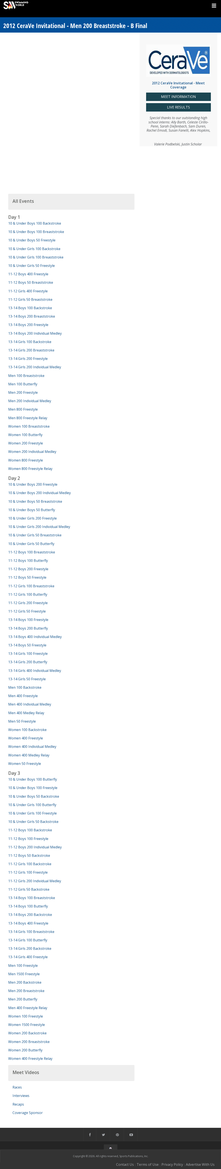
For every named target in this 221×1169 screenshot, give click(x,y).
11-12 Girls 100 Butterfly (27, 594)
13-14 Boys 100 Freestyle (28, 619)
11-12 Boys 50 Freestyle (27, 577)
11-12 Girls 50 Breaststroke (30, 299)
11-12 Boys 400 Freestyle (28, 274)
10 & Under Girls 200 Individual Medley (39, 526)
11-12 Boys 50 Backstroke (29, 855)
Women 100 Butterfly (25, 434)
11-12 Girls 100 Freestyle (28, 872)
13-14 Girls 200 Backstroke (29, 948)
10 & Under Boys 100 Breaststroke (36, 231)
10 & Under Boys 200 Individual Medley (39, 492)
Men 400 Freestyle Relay (27, 1007)
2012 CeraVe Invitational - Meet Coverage (178, 85)
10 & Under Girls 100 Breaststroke (35, 257)
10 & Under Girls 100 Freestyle (32, 813)
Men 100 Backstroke (24, 687)
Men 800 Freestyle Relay (27, 418)
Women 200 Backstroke (27, 1033)
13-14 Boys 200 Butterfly (28, 628)
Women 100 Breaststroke (29, 426)
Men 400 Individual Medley (29, 704)
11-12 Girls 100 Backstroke (29, 864)
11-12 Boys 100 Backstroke (30, 830)
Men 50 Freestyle (22, 721)
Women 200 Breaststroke (29, 1041)
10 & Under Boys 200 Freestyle (32, 484)
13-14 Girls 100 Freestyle (28, 653)
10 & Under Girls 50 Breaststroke (35, 535)
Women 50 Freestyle (24, 763)
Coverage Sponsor (28, 1112)
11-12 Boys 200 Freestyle (28, 569)
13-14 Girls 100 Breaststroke (31, 931)
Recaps (18, 1104)
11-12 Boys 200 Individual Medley (35, 847)
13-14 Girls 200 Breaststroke (31, 350)
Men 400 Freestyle (23, 695)
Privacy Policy (172, 1164)
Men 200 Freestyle (23, 392)
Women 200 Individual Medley (32, 451)
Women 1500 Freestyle (26, 1024)
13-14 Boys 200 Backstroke (30, 914)
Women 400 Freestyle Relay (30, 1058)
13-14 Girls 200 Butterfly (27, 662)
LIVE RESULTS (178, 107)
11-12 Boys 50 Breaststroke (30, 282)
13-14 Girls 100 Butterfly (27, 940)
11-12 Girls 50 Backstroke (28, 889)
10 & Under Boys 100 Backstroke (34, 223)
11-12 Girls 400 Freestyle (28, 291)
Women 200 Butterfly (25, 1050)
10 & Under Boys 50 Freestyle (31, 240)
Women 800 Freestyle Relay (30, 468)
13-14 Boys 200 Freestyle (28, 324)
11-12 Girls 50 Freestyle (27, 611)
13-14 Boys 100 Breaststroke (31, 897)
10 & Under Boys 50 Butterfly (31, 509)
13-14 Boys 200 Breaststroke (31, 316)
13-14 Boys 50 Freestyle (27, 645)
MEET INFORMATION (178, 97)
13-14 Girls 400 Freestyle (28, 957)
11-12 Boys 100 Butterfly (28, 560)
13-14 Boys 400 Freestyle (28, 923)
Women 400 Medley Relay (28, 755)
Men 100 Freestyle (23, 965)
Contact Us (125, 1164)
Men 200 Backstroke (24, 982)
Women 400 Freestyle (25, 738)
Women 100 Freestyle (25, 1016)
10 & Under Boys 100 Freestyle (32, 787)
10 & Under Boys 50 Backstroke (33, 796)
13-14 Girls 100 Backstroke (29, 341)
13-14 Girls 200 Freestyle (28, 358)
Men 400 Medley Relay (26, 713)
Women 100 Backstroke (27, 729)
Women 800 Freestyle (25, 460)
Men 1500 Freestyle (24, 974)
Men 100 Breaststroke (26, 375)
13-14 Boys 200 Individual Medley (35, 333)
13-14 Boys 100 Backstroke (30, 308)
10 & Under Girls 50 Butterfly (31, 543)
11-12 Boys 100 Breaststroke (31, 552)
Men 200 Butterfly (22, 999)
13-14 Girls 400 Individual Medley (34, 670)
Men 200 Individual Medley (29, 401)
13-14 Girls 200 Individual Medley (34, 367)
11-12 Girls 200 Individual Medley (34, 881)
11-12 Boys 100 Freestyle (28, 838)
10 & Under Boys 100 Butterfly (32, 779)
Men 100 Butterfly (22, 384)
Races (17, 1087)
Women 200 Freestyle (25, 443)
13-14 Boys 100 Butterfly (28, 906)
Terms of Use (148, 1164)
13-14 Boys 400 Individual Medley (35, 636)
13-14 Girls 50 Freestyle (27, 679)
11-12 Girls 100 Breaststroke (31, 586)
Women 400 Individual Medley (32, 746)
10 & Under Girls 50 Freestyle (31, 265)
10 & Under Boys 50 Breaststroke (35, 501)
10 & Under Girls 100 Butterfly (32, 804)
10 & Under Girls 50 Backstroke (33, 821)
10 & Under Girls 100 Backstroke (34, 248)
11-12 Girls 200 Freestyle (28, 602)
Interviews (21, 1095)
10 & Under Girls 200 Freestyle (32, 518)
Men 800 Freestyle (23, 409)
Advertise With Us (200, 1164)
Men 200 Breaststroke (26, 990)
